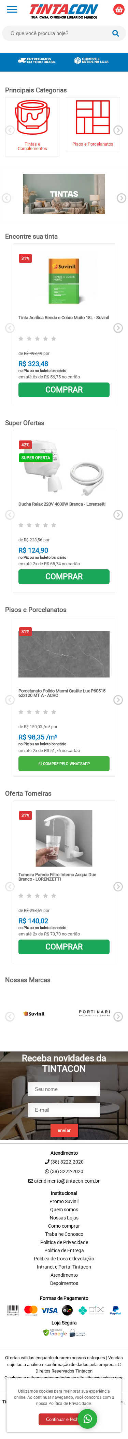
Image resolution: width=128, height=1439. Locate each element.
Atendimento (64, 1275)
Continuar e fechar (64, 1419)
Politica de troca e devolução (64, 1258)
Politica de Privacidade (64, 1242)
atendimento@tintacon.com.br (66, 1181)
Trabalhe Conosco (64, 1234)
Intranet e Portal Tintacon (64, 1267)
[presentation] (10, 130)
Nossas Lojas (64, 1217)
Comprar (64, 389)
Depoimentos (64, 1283)
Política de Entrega (64, 1250)
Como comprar (64, 1226)
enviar (64, 1130)
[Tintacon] (64, 11)
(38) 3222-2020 (66, 1171)
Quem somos (64, 1209)
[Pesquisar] (115, 33)
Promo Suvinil (64, 1201)
